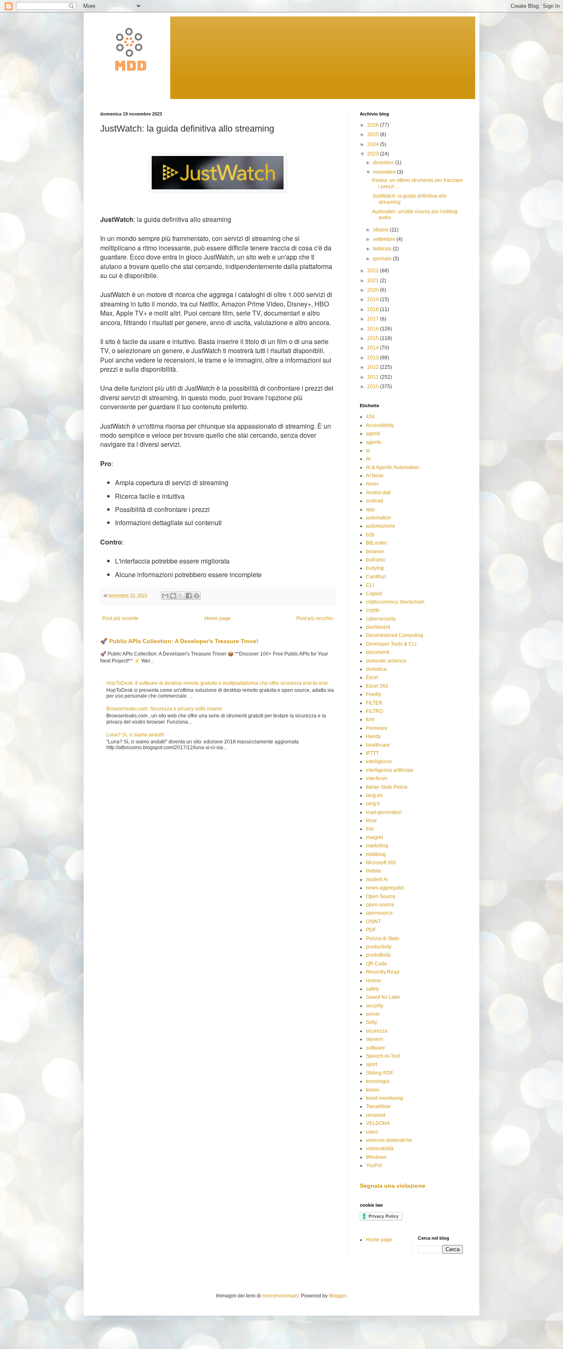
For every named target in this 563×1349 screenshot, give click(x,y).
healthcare (378, 745)
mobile (373, 871)
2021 (373, 280)
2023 (373, 154)
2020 (373, 290)
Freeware (376, 728)
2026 (373, 125)
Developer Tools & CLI (391, 644)
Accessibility (380, 425)
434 (370, 417)
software (375, 1048)
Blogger (337, 1296)
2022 (373, 271)
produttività (378, 955)
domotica (376, 669)
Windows (376, 1157)
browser (375, 551)
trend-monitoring (384, 1098)
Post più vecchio (314, 618)
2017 (373, 319)
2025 (373, 134)
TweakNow (378, 1106)
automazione (380, 526)
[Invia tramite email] (165, 596)
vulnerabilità (380, 1148)
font (370, 719)
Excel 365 (377, 686)
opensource (379, 913)
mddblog (376, 854)
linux (371, 820)
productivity (379, 947)
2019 (373, 299)
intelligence (379, 761)
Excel (372, 677)
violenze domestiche (389, 1140)
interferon (376, 778)
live (370, 829)
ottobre (381, 230)
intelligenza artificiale (389, 770)
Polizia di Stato (382, 938)
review (373, 980)
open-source (380, 905)
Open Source (381, 896)
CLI (370, 585)
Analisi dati (378, 492)
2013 (373, 358)
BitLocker (376, 543)
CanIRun (376, 577)
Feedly (373, 694)
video (372, 1132)
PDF (371, 930)
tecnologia (377, 1081)
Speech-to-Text (383, 1056)
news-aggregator (385, 888)
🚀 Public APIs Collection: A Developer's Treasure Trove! (179, 641)
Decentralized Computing (394, 635)
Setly (371, 1022)
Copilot (374, 594)
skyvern (374, 1039)
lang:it (373, 804)
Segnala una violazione (392, 1185)
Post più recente (120, 618)
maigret (374, 837)
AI (368, 459)
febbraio (383, 249)
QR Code (376, 964)
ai (368, 450)
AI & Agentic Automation (392, 467)
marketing (377, 846)
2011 (373, 377)
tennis (373, 1090)
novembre (385, 172)
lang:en (374, 795)
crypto (373, 610)
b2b (370, 535)
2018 (373, 309)
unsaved (375, 1115)
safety (372, 989)
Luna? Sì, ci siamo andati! (135, 735)
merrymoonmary (280, 1296)
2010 (373, 386)
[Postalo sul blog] (173, 596)
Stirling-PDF (379, 1073)
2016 (373, 329)
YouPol (374, 1165)
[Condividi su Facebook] (189, 596)
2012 (373, 367)
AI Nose (375, 476)
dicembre (384, 162)
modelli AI (377, 879)
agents (373, 442)
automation (378, 518)
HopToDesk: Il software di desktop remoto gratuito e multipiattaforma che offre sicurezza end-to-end (217, 683)
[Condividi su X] (181, 596)
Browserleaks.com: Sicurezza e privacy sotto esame (164, 709)
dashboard (378, 627)
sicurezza (376, 1031)
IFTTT (372, 753)
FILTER (374, 703)
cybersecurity (381, 619)
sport (371, 1064)
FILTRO (374, 711)
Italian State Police (387, 787)
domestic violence (386, 661)
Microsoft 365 (381, 863)
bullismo (375, 560)
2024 (373, 144)
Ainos (372, 484)
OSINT (373, 921)
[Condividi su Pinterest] (196, 596)
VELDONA (378, 1123)
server (373, 1014)
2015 (373, 338)
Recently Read (382, 972)
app (370, 509)
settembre (384, 239)
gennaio (383, 259)
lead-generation (384, 812)
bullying (375, 568)
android (374, 501)
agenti (373, 433)
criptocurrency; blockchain (395, 602)
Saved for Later (383, 997)
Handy (373, 736)
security (374, 1006)
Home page (217, 618)
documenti (377, 652)
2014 (373, 348)
